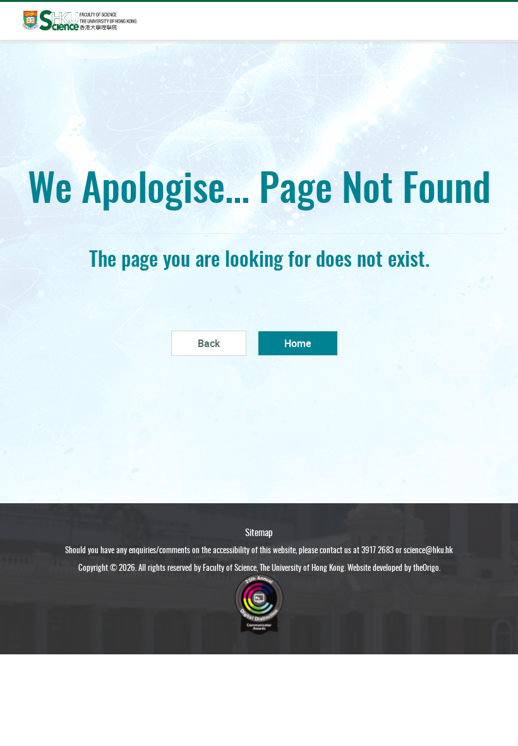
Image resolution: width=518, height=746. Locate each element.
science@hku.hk (428, 549)
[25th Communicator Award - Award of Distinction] (259, 602)
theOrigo (426, 567)
